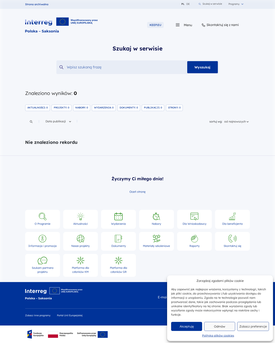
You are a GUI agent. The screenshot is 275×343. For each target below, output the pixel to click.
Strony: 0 (175, 107)
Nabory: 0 (82, 107)
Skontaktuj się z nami (222, 25)
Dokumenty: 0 (130, 107)
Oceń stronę (137, 192)
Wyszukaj (202, 67)
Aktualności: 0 (38, 107)
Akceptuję (187, 326)
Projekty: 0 (62, 107)
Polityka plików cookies (218, 335)
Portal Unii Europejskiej (70, 315)
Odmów (219, 326)
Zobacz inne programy (38, 315)
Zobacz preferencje (253, 326)
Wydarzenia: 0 (105, 107)
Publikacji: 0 (154, 107)
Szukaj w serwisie (212, 4)
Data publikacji (56, 121)
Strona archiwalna (36, 4)
